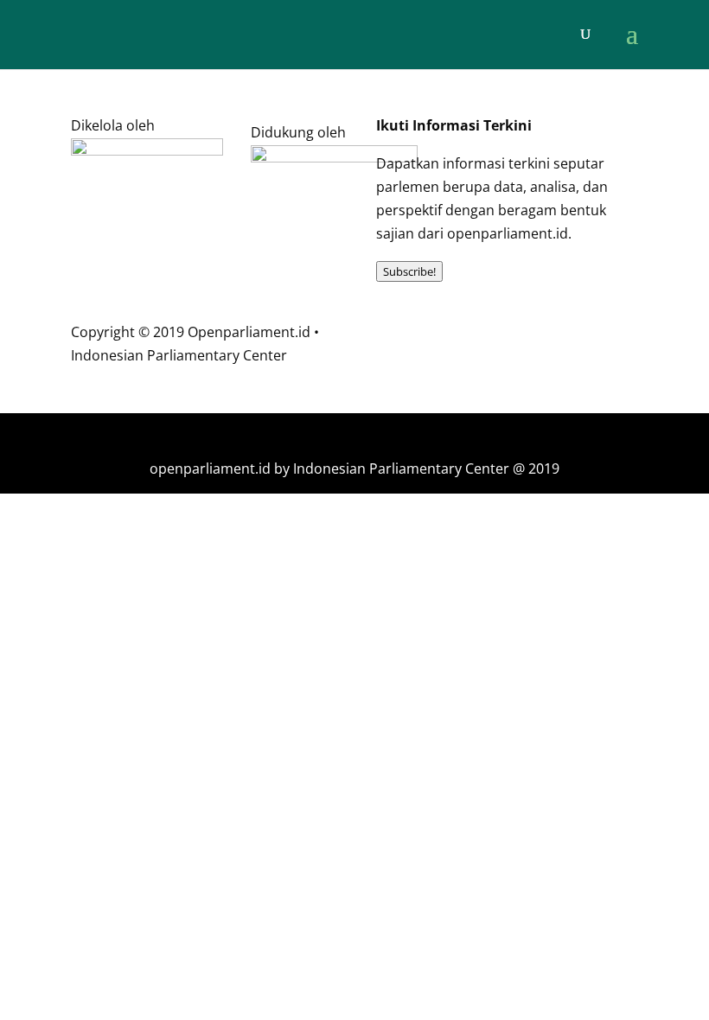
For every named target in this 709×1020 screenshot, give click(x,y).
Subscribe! (409, 271)
